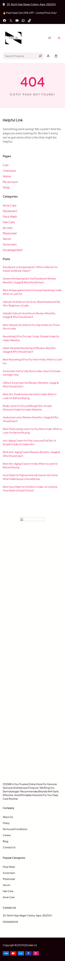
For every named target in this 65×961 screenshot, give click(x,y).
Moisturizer (10, 233)
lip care (7, 227)
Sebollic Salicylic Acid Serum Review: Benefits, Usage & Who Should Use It (29, 315)
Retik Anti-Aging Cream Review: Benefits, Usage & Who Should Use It (31, 453)
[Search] (40, 56)
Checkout (9, 170)
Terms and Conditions (15, 829)
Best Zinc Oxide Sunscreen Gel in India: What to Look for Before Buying (30, 396)
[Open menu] (49, 38)
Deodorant (10, 211)
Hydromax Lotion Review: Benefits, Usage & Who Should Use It (30, 419)
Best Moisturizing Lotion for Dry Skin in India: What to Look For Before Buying (32, 430)
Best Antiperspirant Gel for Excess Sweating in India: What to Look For (32, 291)
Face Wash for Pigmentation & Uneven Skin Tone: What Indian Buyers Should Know (30, 476)
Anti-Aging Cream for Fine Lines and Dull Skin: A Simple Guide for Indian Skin (29, 442)
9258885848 (10, 921)
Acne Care (9, 205)
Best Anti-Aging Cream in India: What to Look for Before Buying (30, 465)
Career (7, 835)
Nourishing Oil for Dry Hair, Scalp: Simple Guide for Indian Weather (31, 338)
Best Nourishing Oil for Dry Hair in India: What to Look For (32, 361)
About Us (8, 816)
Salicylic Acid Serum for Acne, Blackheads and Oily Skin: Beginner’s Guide (31, 303)
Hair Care (9, 222)
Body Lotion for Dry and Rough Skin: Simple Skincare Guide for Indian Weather (27, 407)
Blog (5, 841)
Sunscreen (10, 244)
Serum (7, 239)
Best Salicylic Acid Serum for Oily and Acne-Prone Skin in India (31, 326)
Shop (6, 187)
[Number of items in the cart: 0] (56, 55)
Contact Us (9, 847)
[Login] (59, 38)
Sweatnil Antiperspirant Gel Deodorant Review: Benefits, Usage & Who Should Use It (30, 280)
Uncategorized (12, 250)
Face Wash (10, 216)
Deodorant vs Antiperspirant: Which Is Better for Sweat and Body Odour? (30, 268)
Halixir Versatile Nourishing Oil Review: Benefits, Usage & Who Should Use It (29, 349)
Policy (6, 822)
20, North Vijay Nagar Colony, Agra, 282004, (31, 4)
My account (10, 182)
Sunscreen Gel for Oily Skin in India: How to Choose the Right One (31, 372)
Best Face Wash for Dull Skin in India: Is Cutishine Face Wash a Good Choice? (30, 488)
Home (7, 176)
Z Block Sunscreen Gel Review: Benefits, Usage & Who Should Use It (31, 384)
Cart (5, 165)
